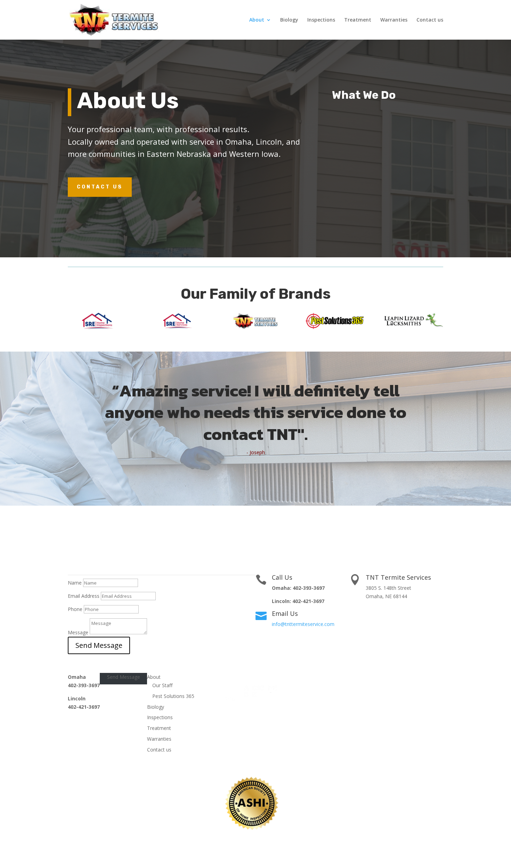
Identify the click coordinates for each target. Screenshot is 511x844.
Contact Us (100, 187)
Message (78, 632)
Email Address (83, 596)
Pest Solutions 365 (173, 696)
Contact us (429, 20)
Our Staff (162, 685)
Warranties (393, 20)
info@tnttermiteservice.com (303, 624)
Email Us (285, 613)
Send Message (98, 645)
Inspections (321, 20)
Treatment (357, 20)
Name (75, 582)
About (256, 20)
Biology (289, 20)
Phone (75, 609)
